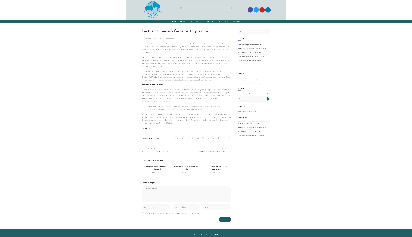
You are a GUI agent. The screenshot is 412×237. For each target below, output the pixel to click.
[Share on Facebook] (182, 138)
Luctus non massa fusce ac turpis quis (249, 52)
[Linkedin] (268, 10)
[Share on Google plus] (188, 138)
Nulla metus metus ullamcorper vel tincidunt (155, 168)
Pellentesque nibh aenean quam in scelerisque (252, 48)
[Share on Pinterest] (193, 138)
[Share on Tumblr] (218, 138)
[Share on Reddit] (213, 138)
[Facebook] (250, 10)
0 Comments (170, 38)
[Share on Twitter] (177, 138)
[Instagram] (254, 81)
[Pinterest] (267, 81)
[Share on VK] (208, 138)
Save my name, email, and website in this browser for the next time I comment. (172, 213)
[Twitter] (241, 81)
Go (268, 99)
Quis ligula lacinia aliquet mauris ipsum (217, 168)
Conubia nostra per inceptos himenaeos (250, 44)
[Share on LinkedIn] (198, 138)
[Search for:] (254, 31)
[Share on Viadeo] (224, 138)
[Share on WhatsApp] (229, 138)
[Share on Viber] (203, 138)
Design (161, 38)
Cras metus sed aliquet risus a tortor (186, 168)
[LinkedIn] (260, 81)
